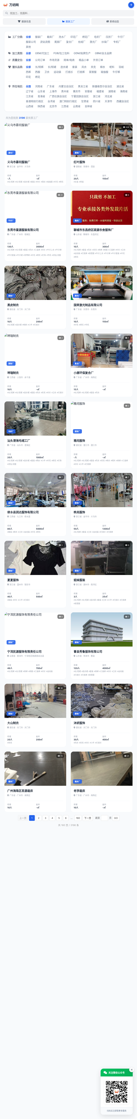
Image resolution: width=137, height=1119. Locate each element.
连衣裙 (64, 66)
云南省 (76, 106)
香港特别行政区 (34, 101)
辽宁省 (29, 91)
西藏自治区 (122, 101)
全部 (28, 36)
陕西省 (41, 106)
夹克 (93, 66)
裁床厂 (50, 36)
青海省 (41, 96)
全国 (28, 86)
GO (116, 818)
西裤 (28, 71)
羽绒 (121, 66)
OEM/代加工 (42, 53)
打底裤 (81, 71)
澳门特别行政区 (68, 101)
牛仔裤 (116, 71)
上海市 (53, 91)
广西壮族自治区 (58, 96)
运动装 (57, 71)
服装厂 (39, 36)
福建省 (100, 91)
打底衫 (69, 71)
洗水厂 (62, 36)
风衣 (84, 66)
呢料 (111, 66)
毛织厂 (98, 36)
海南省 (124, 91)
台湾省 (51, 101)
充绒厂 (81, 41)
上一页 (22, 818)
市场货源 (54, 59)
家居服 (93, 71)
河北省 (108, 96)
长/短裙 (52, 66)
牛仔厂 (121, 36)
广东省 (50, 86)
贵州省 (65, 91)
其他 (28, 46)
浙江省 (96, 96)
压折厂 (109, 36)
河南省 (39, 86)
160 (78, 818)
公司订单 (40, 59)
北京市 (53, 106)
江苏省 (29, 96)
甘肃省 (85, 101)
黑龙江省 (83, 86)
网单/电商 (69, 59)
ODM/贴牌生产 (82, 53)
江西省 (65, 106)
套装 (74, 66)
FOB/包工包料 (61, 53)
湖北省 (120, 86)
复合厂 (70, 41)
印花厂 (74, 36)
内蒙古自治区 (66, 86)
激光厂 (93, 41)
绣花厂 (86, 36)
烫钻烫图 (45, 41)
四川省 (96, 101)
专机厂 (117, 41)
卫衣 (46, 71)
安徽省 (88, 91)
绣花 (37, 76)
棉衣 (102, 66)
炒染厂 (105, 41)
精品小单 (84, 59)
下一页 (87, 818)
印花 (28, 76)
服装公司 (31, 41)
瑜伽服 (104, 71)
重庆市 (76, 91)
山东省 (41, 91)
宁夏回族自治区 (80, 96)
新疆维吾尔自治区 (102, 86)
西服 (37, 71)
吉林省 (88, 106)
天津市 (108, 101)
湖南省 (112, 91)
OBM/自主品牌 (103, 53)
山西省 (29, 106)
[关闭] (131, 1069)
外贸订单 (98, 59)
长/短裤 (39, 66)
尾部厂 (58, 41)
